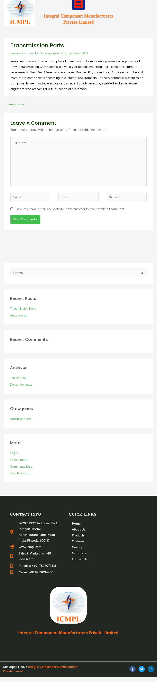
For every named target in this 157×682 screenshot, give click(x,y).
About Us (78, 529)
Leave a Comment (23, 53)
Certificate (79, 553)
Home (76, 523)
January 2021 (19, 377)
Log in (14, 453)
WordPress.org (20, 473)
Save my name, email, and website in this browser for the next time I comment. (70, 209)
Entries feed (18, 459)
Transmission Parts (23, 308)
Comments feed (21, 466)
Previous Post (16, 104)
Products (78, 535)
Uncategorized (49, 53)
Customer (79, 541)
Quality (77, 547)
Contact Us (79, 559)
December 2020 (21, 384)
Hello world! (18, 315)
